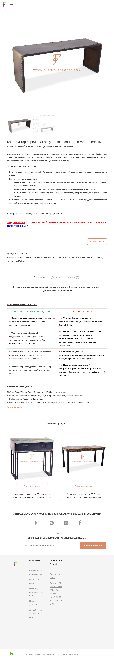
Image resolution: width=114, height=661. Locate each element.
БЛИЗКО (106, 293)
